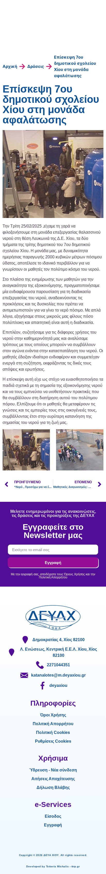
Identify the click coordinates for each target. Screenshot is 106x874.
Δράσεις (35, 66)
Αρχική (10, 66)
